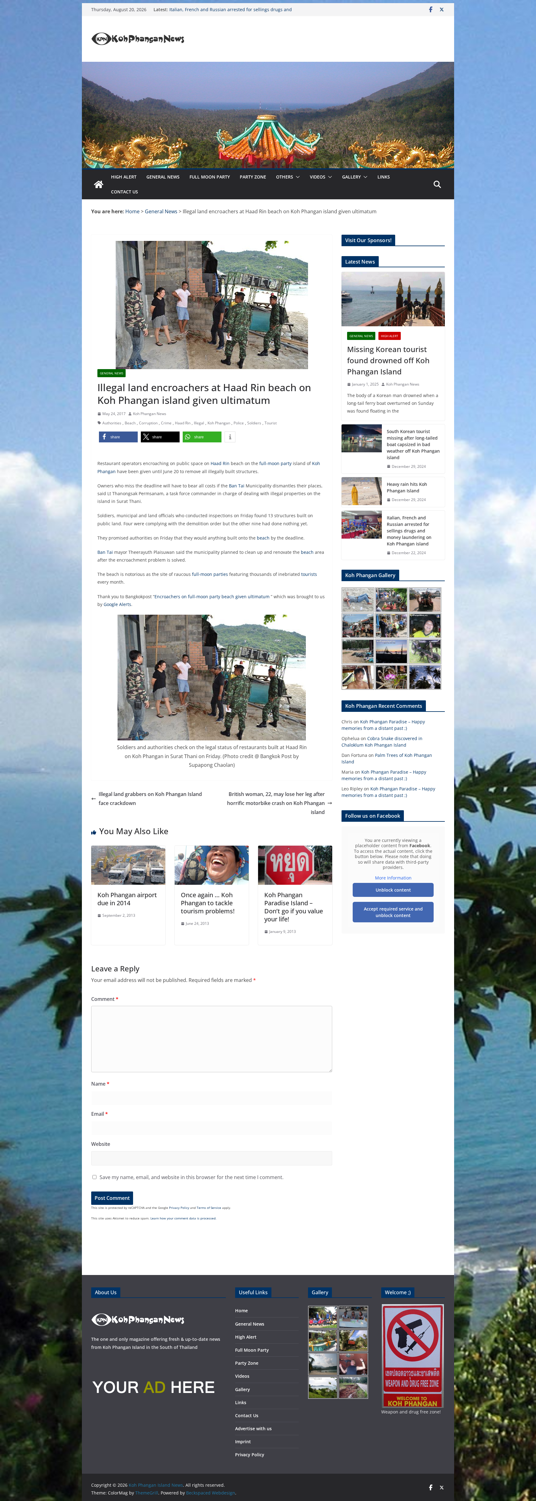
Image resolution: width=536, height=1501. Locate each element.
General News (163, 177)
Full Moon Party (210, 177)
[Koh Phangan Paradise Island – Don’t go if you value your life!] (295, 850)
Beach (130, 423)
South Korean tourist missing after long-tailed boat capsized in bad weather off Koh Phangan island (413, 444)
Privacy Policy (179, 1207)
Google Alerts (117, 604)
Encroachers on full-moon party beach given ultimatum (212, 596)
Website (100, 1144)
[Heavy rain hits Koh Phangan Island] (362, 492)
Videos (317, 177)
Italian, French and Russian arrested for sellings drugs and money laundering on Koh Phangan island (409, 531)
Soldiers (254, 423)
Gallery (351, 177)
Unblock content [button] (393, 890)
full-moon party (275, 463)
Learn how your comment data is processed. (183, 1218)
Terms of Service (209, 1207)
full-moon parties (210, 574)
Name (100, 1083)
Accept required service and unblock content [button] (393, 912)
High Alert (123, 177)
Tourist (271, 423)
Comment (104, 999)
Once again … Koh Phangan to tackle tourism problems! (207, 903)
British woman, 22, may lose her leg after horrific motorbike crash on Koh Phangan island (276, 803)
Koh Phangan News (149, 413)
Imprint (243, 1441)
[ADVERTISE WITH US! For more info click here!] (153, 1360)
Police (239, 423)
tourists (309, 574)
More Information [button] (393, 878)
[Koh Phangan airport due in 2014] (128, 850)
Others (284, 177)
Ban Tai (236, 486)
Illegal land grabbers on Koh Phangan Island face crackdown (150, 799)
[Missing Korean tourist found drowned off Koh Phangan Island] (393, 299)
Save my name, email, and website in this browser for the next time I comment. (192, 1177)
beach (263, 538)
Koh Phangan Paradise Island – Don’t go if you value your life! (293, 907)
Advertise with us (253, 1428)
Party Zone (253, 177)
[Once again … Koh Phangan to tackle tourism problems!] (212, 850)
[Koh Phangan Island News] (98, 184)
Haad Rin (182, 423)
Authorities (111, 423)
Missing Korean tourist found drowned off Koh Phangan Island (388, 360)
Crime (166, 423)
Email (99, 1113)
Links (383, 177)
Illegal (199, 423)
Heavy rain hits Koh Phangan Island (206, 9)
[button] (296, 177)
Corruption (148, 423)
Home (241, 1310)
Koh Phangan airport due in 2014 (127, 899)
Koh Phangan (219, 423)
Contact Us (124, 192)
